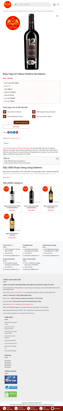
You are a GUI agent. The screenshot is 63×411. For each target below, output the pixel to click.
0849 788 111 (28, 253)
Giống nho (19, 11)
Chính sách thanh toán (11, 343)
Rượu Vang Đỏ (11, 138)
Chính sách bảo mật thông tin (10, 336)
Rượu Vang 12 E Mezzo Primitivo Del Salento (17, 148)
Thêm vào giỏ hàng (21, 122)
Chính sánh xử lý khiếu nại (10, 347)
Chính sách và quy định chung (11, 323)
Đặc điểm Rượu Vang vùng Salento (15, 161)
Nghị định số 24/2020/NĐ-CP (16, 292)
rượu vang (52, 173)
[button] (57, 16)
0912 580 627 (9, 267)
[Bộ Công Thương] (11, 387)
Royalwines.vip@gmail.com (12, 255)
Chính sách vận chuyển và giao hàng (11, 332)
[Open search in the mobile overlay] (32, 4)
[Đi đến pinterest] (17, 132)
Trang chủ (6, 11)
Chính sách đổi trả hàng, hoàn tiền (9, 327)
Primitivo (25, 11)
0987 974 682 (28, 267)
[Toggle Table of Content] (56, 158)
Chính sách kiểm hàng (10, 350)
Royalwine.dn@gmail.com (32, 269)
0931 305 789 (9, 253)
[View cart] (54, 4)
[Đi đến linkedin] (14, 132)
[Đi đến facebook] (8, 132)
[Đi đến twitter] (11, 132)
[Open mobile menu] (58, 4)
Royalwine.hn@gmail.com (26, 304)
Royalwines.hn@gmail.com (32, 255)
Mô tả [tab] (6, 143)
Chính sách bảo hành (10, 340)
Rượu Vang (13, 11)
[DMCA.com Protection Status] (11, 394)
